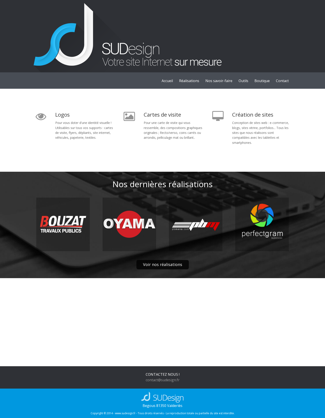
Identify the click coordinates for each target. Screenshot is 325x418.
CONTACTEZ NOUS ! (163, 374)
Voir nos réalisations (162, 264)
